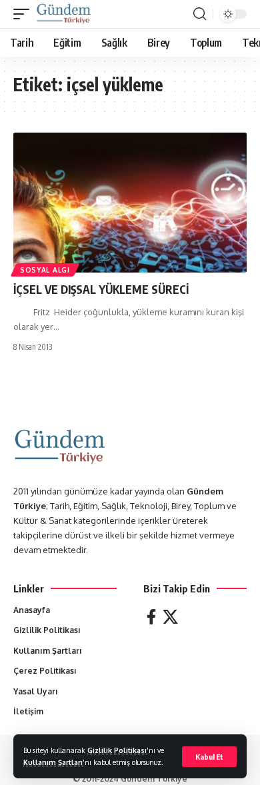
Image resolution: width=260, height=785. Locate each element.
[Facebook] (151, 617)
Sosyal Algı (45, 270)
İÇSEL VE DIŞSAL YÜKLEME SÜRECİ (101, 289)
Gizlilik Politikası (117, 750)
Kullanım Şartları (53, 762)
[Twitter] (170, 617)
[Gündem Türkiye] (63, 14)
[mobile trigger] (24, 14)
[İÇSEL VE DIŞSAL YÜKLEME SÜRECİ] (130, 203)
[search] (199, 14)
